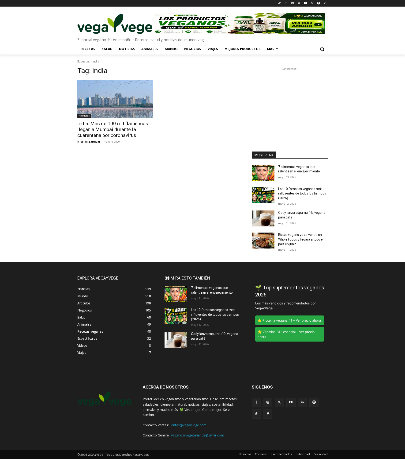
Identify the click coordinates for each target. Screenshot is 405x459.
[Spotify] (318, 3)
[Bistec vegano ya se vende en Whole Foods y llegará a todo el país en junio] (263, 241)
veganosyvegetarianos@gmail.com (197, 435)
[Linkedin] (325, 3)
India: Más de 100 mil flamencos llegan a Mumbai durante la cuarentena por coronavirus (112, 129)
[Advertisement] (290, 100)
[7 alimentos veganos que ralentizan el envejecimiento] (263, 173)
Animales (84, 115)
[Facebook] (286, 3)
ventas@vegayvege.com (188, 425)
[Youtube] (305, 3)
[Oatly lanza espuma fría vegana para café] (263, 218)
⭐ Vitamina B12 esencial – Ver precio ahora (286, 334)
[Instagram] (292, 3)
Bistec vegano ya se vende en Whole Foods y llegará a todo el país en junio (300, 239)
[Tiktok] (279, 3)
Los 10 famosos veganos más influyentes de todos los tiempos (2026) (302, 193)
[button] (322, 48)
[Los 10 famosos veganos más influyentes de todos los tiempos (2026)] (263, 195)
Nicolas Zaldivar (88, 141)
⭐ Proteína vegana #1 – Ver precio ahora (289, 320)
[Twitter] (299, 3)
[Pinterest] (312, 3)
